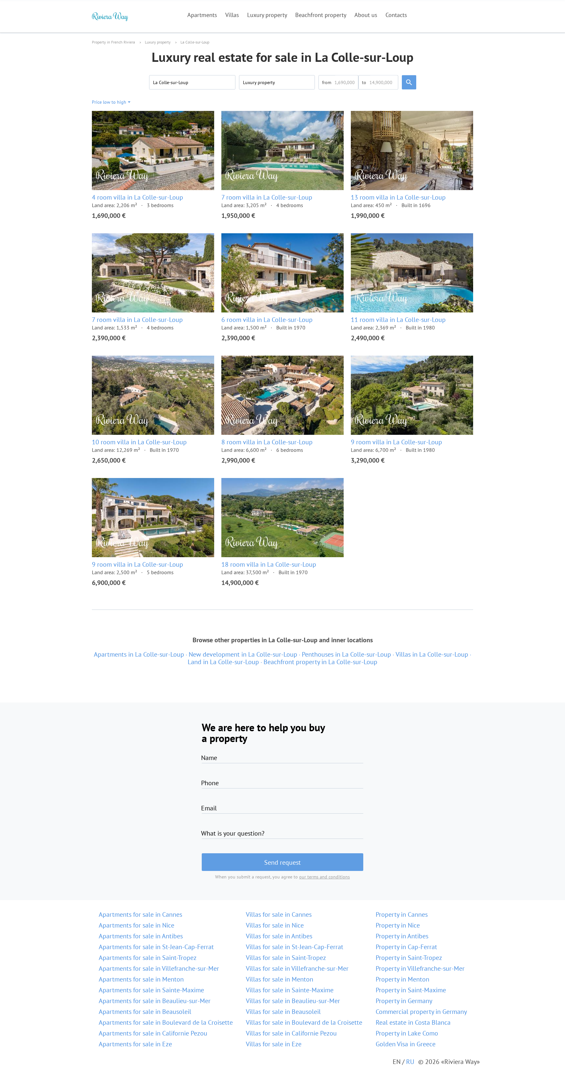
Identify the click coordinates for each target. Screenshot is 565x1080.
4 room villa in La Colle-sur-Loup (137, 197)
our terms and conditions (324, 877)
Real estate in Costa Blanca (413, 1022)
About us (365, 15)
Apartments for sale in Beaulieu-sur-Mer (155, 1001)
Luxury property (267, 15)
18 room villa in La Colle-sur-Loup (268, 564)
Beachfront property (320, 15)
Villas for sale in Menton (279, 979)
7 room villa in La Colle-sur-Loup (266, 197)
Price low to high (109, 102)
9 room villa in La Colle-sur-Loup (396, 442)
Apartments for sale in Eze (135, 1044)
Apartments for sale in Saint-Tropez (148, 957)
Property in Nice (398, 925)
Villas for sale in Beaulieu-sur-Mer (293, 1001)
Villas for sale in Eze (273, 1044)
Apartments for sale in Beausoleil (145, 1011)
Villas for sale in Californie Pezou (291, 1033)
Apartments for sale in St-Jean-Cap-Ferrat (156, 947)
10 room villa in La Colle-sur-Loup (139, 442)
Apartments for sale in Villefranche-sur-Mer (159, 968)
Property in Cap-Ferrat (406, 947)
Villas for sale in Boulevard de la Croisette (304, 1022)
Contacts (396, 15)
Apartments (202, 15)
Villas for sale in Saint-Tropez (286, 957)
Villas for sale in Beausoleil (283, 1011)
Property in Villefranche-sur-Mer (420, 968)
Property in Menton (402, 979)
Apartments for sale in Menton (141, 979)
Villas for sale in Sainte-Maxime (290, 990)
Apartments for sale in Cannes (140, 914)
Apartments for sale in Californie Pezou (153, 1033)
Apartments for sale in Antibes (141, 936)
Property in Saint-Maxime (411, 990)
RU (410, 1061)
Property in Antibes (402, 936)
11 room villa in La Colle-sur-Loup (398, 319)
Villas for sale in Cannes (279, 914)
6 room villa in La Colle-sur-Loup (267, 319)
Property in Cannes (402, 914)
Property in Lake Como (407, 1033)
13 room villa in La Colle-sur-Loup (398, 197)
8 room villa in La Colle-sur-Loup (267, 442)
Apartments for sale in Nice (136, 925)
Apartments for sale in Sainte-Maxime (151, 990)
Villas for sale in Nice (275, 925)
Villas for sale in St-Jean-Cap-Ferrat (294, 947)
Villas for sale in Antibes (279, 936)
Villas (232, 15)
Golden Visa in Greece (406, 1044)
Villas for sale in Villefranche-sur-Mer (297, 968)
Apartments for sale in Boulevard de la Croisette (166, 1022)
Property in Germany (404, 1001)
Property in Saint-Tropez (409, 957)
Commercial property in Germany (421, 1011)
